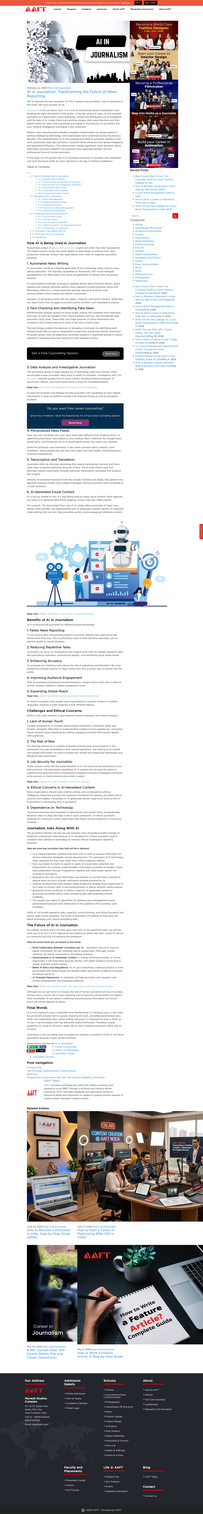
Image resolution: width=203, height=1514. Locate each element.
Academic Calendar (77, 1403)
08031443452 (32, 1420)
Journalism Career (65, 1053)
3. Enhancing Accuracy (51, 205)
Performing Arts (144, 274)
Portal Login (73, 1408)
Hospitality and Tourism (148, 257)
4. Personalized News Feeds (53, 188)
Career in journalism (66, 1046)
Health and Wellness (146, 254)
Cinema (139, 234)
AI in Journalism (64, 1043)
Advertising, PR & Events (149, 228)
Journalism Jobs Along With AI (50, 231)
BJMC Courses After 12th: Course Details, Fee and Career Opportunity (46, 1353)
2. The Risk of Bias (49, 219)
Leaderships (151, 1404)
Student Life (112, 1476)
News (138, 271)
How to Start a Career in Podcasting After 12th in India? (95, 1233)
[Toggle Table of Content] (29, 173)
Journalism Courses (43, 1056)
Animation (111, 1426)
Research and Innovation (158, 1409)
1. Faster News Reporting (52, 199)
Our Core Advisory (155, 1399)
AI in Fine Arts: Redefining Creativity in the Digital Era (68, 387)
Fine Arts (111, 1445)
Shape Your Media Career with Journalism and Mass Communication (76, 986)
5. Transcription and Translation (54, 190)
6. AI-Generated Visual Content (55, 193)
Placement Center (75, 1480)
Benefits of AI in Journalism (48, 196)
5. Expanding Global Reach (53, 210)
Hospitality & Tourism (117, 1440)
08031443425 (42, 1417)
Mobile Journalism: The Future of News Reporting (66, 614)
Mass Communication (59, 88)
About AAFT (152, 1390)
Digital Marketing (144, 241)
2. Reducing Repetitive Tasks (54, 202)
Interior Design (114, 1421)
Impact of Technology (67, 1050)
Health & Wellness (115, 1450)
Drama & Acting (114, 1455)
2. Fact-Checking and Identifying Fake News (61, 182)
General (139, 251)
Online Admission (75, 1393)
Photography (142, 277)
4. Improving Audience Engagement (58, 208)
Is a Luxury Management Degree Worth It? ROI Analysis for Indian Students (156, 349)
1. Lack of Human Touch (51, 216)
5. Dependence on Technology (54, 228)
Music (138, 267)
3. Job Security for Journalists (54, 222)
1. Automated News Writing (52, 179)
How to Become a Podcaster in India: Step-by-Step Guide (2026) (48, 1233)
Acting (139, 224)
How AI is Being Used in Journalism (51, 176)
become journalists (65, 248)
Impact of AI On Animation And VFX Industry (64, 781)
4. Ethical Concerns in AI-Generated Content (61, 225)
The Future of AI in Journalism (49, 234)
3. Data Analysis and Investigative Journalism (61, 185)
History (149, 1394)
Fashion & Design (144, 244)
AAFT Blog (151, 1476)
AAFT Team (52, 1080)
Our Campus (112, 1481)
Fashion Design (114, 1416)
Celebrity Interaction (117, 1491)
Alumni (70, 1485)
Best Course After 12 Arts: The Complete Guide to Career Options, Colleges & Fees (154, 179)
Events (109, 1486)
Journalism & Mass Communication (115, 1395)
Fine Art (139, 247)
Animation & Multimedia (148, 231)
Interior (139, 261)
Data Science (142, 237)
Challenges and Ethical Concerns (51, 214)
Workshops (141, 281)
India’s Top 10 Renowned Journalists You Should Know (69, 696)
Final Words (40, 237)
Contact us (151, 1496)
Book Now (75, 422)
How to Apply (73, 1398)
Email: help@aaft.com (36, 1424)
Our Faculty (72, 1490)
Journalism (33, 110)
